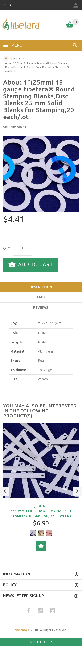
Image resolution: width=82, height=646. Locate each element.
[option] (41, 174)
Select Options (41, 546)
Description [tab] (41, 287)
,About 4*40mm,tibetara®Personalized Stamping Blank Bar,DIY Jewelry (41, 511)
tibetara (21, 630)
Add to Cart (35, 264)
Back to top (38, 641)
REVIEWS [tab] (40, 307)
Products (18, 58)
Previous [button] (4, 491)
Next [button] (77, 491)
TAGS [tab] (40, 297)
